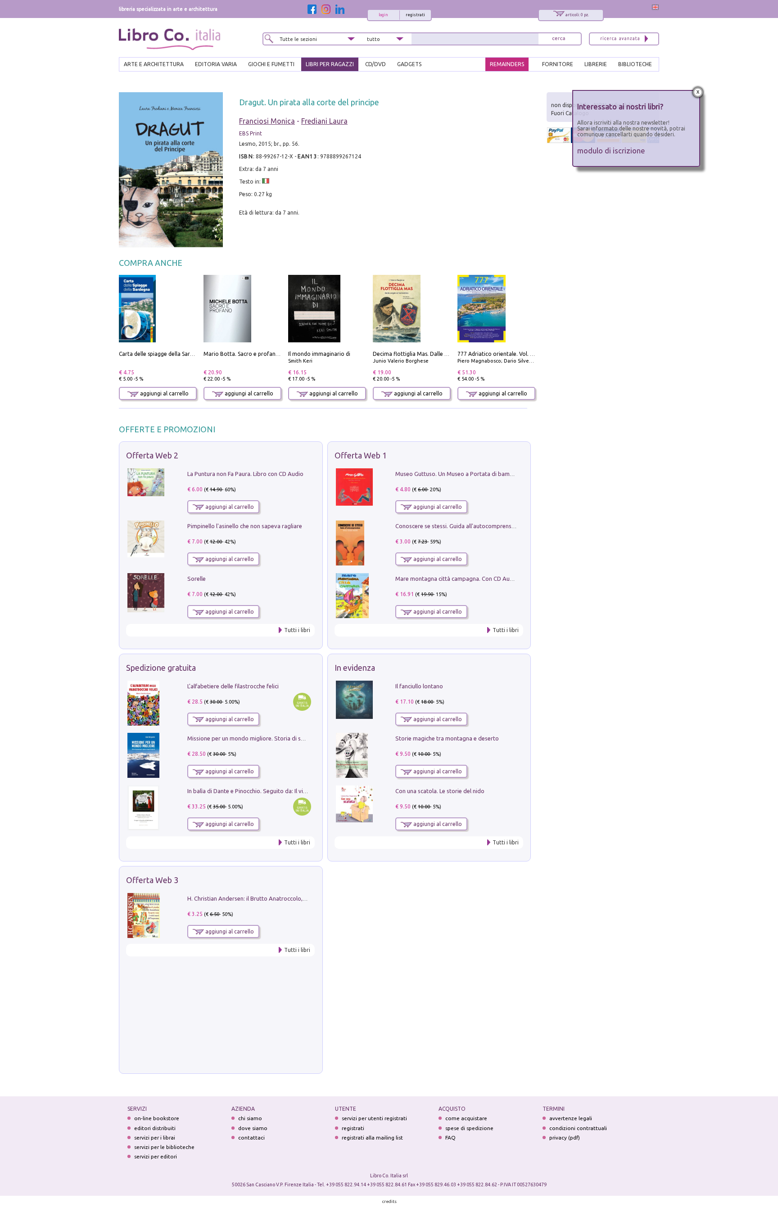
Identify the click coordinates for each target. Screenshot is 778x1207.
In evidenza (355, 667)
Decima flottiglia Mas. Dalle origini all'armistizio (434, 354)
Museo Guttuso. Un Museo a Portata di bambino (458, 474)
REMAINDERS (507, 64)
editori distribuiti (155, 1128)
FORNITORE (557, 64)
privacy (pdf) (564, 1137)
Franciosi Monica (267, 121)
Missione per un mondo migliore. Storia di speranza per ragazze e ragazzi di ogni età (299, 738)
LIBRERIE (595, 64)
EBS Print (250, 133)
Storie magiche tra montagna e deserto (447, 738)
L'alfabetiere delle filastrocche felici (233, 686)
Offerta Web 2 (152, 455)
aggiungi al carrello (164, 393)
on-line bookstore (156, 1118)
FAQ (450, 1137)
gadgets (409, 64)
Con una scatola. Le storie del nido (439, 791)
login (383, 15)
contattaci (251, 1137)
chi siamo (250, 1118)
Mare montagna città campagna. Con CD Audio (456, 578)
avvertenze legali (570, 1118)
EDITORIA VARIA (216, 64)
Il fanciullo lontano (419, 686)
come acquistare (466, 1118)
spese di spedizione (469, 1128)
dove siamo (252, 1128)
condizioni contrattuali (578, 1128)
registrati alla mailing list (372, 1137)
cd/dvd (375, 64)
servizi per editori (155, 1156)
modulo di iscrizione (611, 150)
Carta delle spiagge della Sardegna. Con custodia (180, 354)
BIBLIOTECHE (635, 64)
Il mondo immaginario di (319, 354)
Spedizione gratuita (161, 667)
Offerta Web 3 (152, 879)
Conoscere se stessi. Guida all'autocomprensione (459, 526)
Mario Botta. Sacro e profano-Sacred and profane (267, 354)
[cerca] (559, 39)
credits (389, 1201)
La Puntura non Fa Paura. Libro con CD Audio (245, 474)
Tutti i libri (297, 630)
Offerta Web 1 (361, 455)
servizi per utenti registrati (374, 1118)
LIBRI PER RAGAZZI (330, 64)
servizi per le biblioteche (164, 1147)
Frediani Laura (324, 121)
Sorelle (196, 578)
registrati (415, 15)
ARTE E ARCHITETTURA (154, 64)
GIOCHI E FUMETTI (271, 64)
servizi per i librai (154, 1137)
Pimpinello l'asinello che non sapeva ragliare (244, 526)
